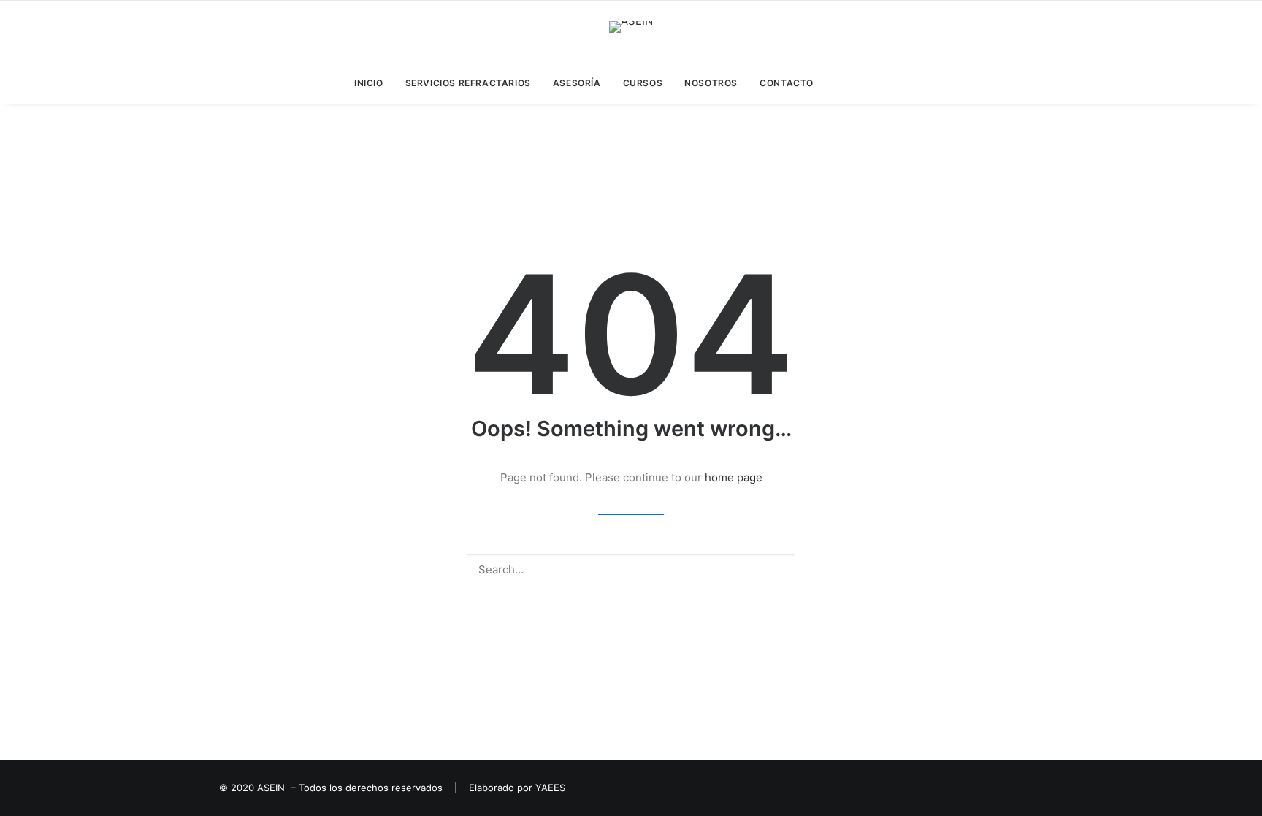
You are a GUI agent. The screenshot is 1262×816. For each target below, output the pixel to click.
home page (733, 477)
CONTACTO (787, 82)
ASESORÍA (577, 82)
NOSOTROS (711, 82)
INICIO (368, 82)
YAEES (550, 787)
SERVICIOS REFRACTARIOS (468, 82)
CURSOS (643, 82)
